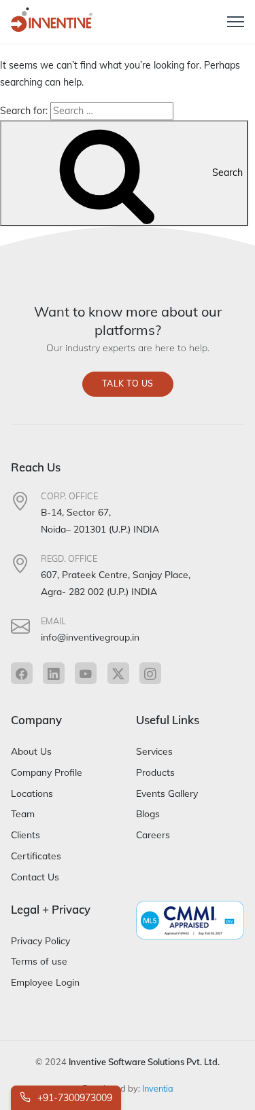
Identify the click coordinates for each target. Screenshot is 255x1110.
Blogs (148, 813)
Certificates (36, 855)
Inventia (157, 1088)
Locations (32, 793)
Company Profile (46, 772)
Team (23, 813)
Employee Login (45, 982)
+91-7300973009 (73, 1098)
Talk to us (128, 383)
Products (155, 772)
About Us (31, 751)
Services (154, 751)
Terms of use (39, 961)
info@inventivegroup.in (90, 637)
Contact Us (35, 876)
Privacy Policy (40, 940)
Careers (153, 834)
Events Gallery (167, 793)
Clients (25, 834)
